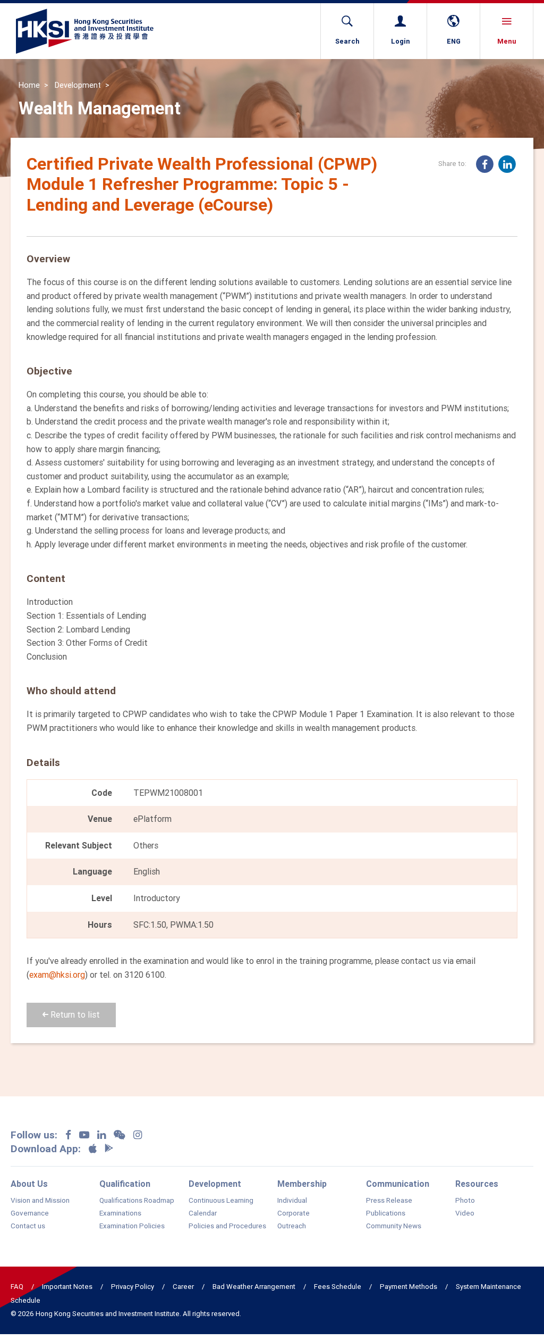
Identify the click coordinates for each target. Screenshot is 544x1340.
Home (29, 85)
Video (464, 1213)
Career (183, 1286)
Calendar (203, 1213)
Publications (385, 1213)
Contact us (28, 1226)
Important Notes (67, 1286)
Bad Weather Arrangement (253, 1286)
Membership (302, 1183)
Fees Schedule (337, 1286)
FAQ (17, 1286)
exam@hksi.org (57, 974)
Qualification (124, 1183)
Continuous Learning (221, 1200)
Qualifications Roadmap (136, 1200)
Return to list (74, 1014)
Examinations (120, 1213)
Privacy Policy (132, 1286)
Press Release (389, 1200)
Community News (393, 1226)
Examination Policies (132, 1226)
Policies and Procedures (227, 1226)
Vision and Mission (40, 1200)
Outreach (291, 1226)
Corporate (293, 1213)
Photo (465, 1200)
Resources (476, 1183)
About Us (29, 1183)
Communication (397, 1183)
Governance (30, 1213)
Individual (292, 1200)
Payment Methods (408, 1286)
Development (78, 85)
